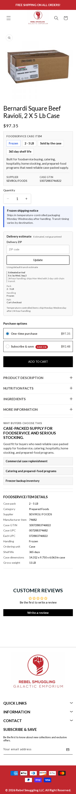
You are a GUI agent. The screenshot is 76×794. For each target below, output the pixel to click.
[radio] (8, 333)
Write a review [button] (38, 612)
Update (38, 260)
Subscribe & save (29, 346)
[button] (8, 18)
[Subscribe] (67, 750)
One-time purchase (24, 333)
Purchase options (15, 323)
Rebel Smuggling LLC (30, 790)
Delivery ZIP (14, 242)
